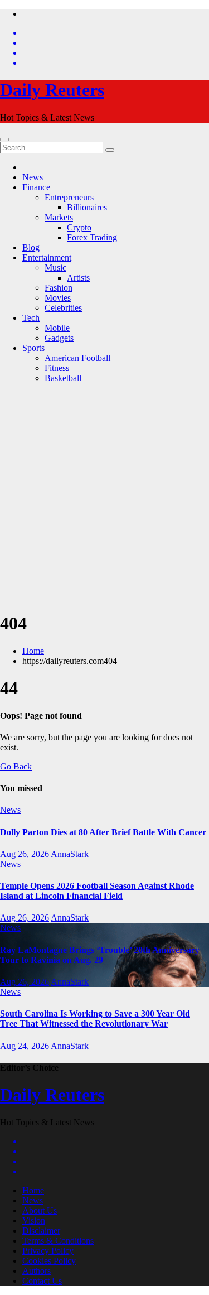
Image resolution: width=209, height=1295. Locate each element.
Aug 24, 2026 (24, 1046)
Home (33, 651)
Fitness (57, 368)
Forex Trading (92, 237)
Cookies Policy (49, 1260)
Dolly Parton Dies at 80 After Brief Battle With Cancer (103, 832)
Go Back (16, 766)
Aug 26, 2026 (24, 854)
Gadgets (59, 338)
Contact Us (42, 1281)
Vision (33, 1220)
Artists (78, 277)
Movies (58, 297)
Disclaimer (41, 1230)
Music (55, 267)
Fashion (58, 287)
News (32, 177)
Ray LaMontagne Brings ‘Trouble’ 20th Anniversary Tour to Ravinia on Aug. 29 (100, 955)
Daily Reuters (52, 90)
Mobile (57, 328)
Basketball (63, 378)
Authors (36, 1270)
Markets (59, 217)
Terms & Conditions (58, 1240)
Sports (33, 348)
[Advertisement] (104, 496)
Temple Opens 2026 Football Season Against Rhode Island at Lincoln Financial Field (97, 891)
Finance (36, 187)
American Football (77, 358)
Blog (31, 247)
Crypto (79, 227)
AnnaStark (70, 854)
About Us (39, 1210)
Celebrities (63, 307)
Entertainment (46, 257)
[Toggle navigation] (4, 139)
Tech (31, 317)
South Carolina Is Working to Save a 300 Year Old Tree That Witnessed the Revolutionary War (95, 1018)
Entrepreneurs (69, 197)
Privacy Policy (48, 1250)
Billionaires (87, 207)
